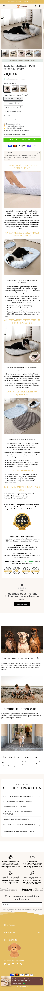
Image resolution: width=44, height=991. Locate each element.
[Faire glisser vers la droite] (38, 153)
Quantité (7, 115)
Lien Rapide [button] (10, 925)
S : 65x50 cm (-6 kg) (13, 103)
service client (23, 555)
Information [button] (10, 932)
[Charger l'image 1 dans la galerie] (5, 53)
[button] (4, 6)
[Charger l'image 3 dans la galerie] (21, 53)
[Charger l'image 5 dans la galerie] (37, 53)
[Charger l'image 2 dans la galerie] (13, 53)
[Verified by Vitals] (24, 983)
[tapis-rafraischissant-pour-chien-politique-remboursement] (22, 532)
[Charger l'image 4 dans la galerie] (29, 53)
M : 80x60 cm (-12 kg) (13, 107)
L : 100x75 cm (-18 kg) (13, 111)
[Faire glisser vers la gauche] (35, 153)
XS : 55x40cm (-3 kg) (13, 99)
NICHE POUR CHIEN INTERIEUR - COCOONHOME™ (21, 980)
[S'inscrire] (40, 904)
